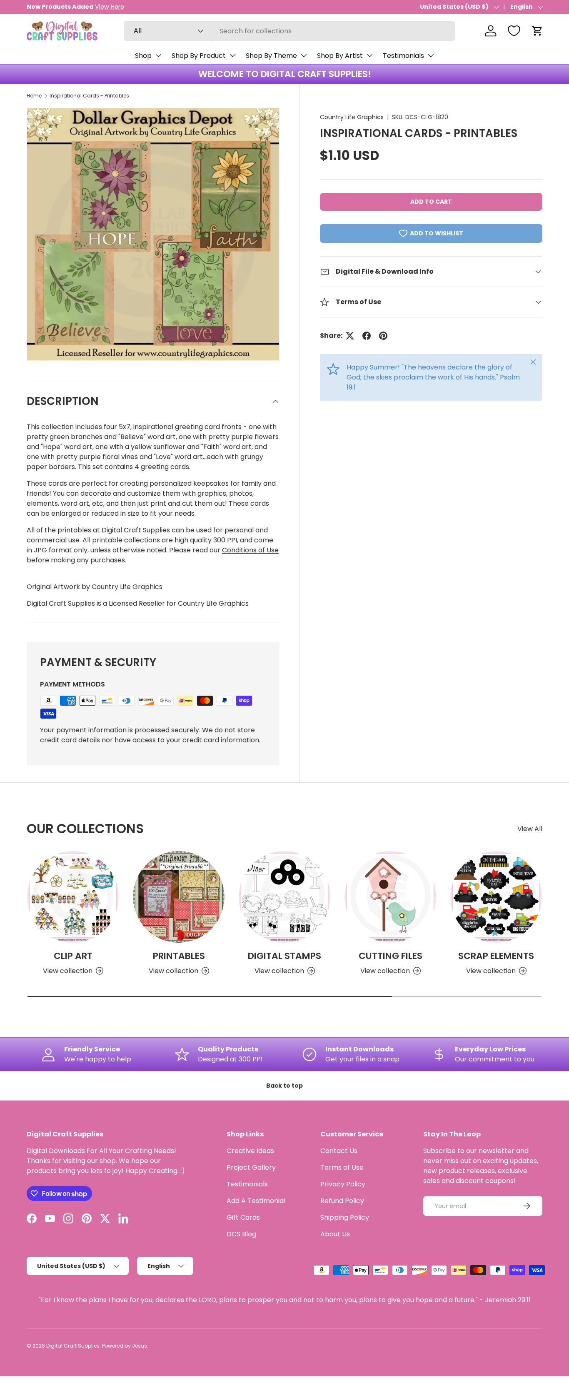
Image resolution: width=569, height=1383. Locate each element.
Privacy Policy (342, 1184)
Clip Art (73, 955)
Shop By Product (199, 55)
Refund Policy (342, 1201)
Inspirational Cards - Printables (89, 95)
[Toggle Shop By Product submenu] (232, 55)
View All (529, 829)
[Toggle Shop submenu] (158, 55)
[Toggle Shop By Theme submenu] (304, 55)
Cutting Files (390, 955)
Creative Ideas (250, 1151)
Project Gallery (251, 1167)
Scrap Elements (496, 955)
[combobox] (289, 31)
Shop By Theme (271, 55)
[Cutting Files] (390, 897)
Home (34, 95)
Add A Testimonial (256, 1201)
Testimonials (403, 55)
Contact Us (338, 1151)
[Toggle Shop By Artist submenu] (369, 55)
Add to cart (431, 201)
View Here (109, 6)
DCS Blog (241, 1234)
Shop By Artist (340, 55)
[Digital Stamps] (284, 897)
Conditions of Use (250, 550)
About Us (335, 1234)
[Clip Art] (73, 897)
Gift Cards (243, 1217)
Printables (179, 955)
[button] (537, 31)
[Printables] (179, 897)
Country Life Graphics (352, 117)
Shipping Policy (344, 1217)
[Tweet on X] (350, 335)
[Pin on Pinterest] (383, 335)
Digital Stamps (284, 955)
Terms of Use (342, 1167)
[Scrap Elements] (496, 897)
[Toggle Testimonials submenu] (431, 55)
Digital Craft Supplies (73, 1345)
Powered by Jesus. (125, 1345)
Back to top (284, 1085)
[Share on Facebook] (366, 335)
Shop (143, 55)
